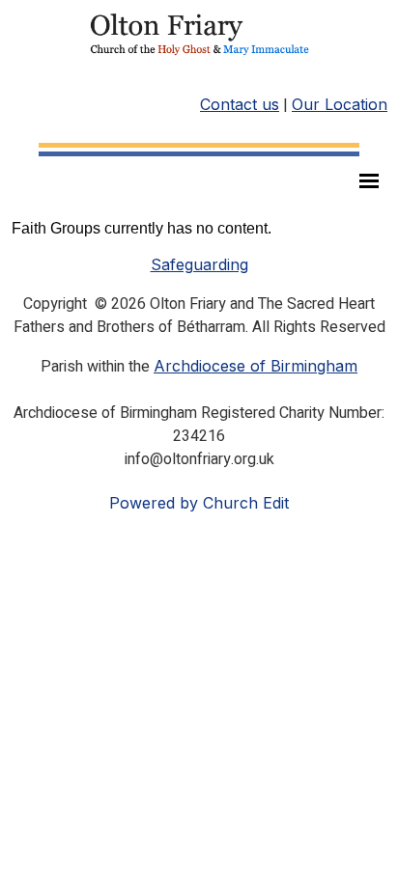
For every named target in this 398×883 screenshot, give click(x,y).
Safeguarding (199, 264)
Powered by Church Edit (199, 502)
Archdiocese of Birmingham (255, 365)
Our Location (339, 104)
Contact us (239, 104)
